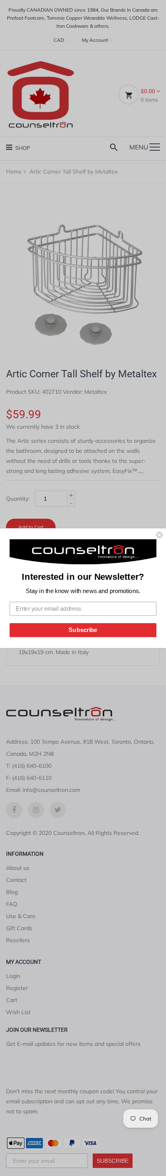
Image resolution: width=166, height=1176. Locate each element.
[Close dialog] (159, 534)
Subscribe (82, 629)
